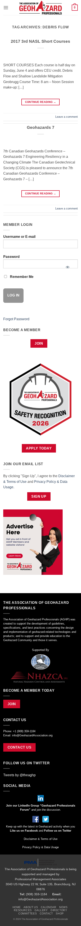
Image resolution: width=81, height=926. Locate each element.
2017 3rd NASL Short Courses (40, 41)
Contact (46, 913)
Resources (23, 910)
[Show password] (67, 265)
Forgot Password (16, 319)
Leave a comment (66, 116)
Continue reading (40, 102)
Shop (60, 913)
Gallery (41, 910)
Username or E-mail (19, 236)
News (63, 907)
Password (11, 257)
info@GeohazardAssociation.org (32, 735)
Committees (27, 913)
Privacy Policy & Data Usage (40, 847)
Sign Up (38, 496)
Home (17, 907)
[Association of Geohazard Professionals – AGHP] (40, 7)
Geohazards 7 (40, 127)
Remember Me (21, 277)
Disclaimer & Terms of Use (40, 839)
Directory (59, 910)
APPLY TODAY (39, 448)
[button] (5, 7)
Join (39, 343)
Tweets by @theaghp (19, 775)
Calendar (48, 907)
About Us (31, 907)
